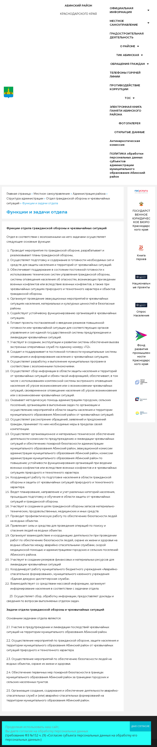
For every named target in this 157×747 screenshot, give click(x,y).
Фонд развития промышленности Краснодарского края (141, 354)
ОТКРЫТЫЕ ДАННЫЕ (129, 132)
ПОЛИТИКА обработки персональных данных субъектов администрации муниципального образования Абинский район (127, 165)
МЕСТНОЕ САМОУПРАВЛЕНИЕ (124, 22)
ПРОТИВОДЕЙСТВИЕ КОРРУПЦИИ (125, 87)
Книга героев (141, 257)
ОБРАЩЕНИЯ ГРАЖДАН (127, 64)
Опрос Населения (141, 313)
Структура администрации (25, 198)
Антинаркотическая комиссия (125, 143)
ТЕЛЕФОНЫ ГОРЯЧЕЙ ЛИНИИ (125, 74)
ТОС (128, 98)
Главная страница (19, 193)
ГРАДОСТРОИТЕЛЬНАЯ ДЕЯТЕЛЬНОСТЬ (127, 35)
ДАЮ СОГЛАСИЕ (140, 726)
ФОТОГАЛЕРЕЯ (129, 123)
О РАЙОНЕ (127, 46)
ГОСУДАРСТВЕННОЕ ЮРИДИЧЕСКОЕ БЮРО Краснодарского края (141, 220)
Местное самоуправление (52, 193)
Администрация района (89, 193)
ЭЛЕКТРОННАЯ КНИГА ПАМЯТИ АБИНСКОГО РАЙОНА (126, 110)
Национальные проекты (141, 285)
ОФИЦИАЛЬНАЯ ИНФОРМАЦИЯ (121, 10)
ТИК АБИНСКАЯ (127, 55)
